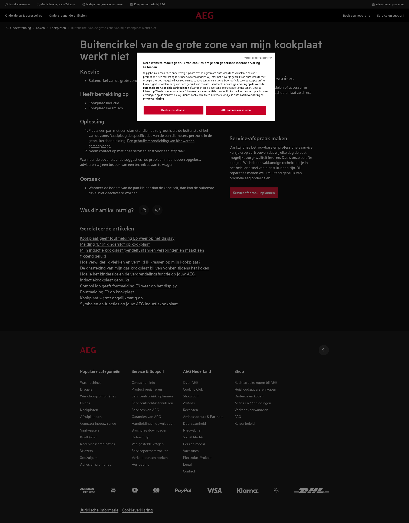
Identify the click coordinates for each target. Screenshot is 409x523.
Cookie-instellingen (173, 110)
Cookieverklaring (250, 95)
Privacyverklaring (153, 98)
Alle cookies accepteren (236, 110)
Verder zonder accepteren (258, 58)
